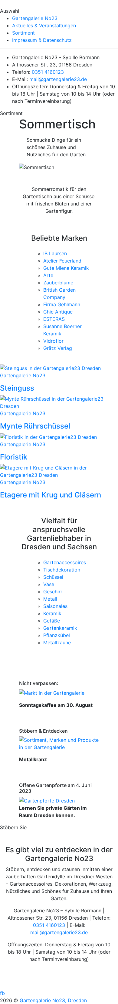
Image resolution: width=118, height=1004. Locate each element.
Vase (48, 584)
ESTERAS (54, 319)
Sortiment (23, 33)
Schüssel (53, 577)
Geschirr (52, 591)
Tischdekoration (61, 570)
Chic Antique (58, 312)
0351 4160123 (48, 72)
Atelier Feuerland (62, 261)
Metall (50, 599)
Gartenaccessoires (64, 562)
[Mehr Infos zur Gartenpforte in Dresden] (47, 800)
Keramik (52, 613)
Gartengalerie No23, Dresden (53, 1000)
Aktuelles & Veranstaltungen (44, 25)
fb (2, 993)
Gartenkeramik (60, 628)
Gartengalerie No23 (34, 18)
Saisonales (55, 606)
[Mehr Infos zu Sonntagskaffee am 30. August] (51, 692)
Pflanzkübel (56, 635)
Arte (48, 275)
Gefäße (51, 621)
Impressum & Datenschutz (42, 40)
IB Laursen (55, 253)
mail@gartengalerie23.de (58, 79)
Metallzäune (57, 642)
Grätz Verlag (57, 348)
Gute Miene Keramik (66, 268)
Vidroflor (53, 341)
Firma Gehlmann (61, 304)
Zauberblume (58, 283)
